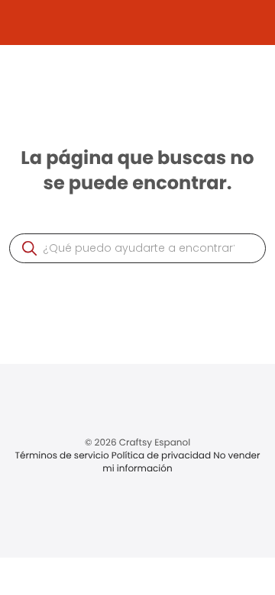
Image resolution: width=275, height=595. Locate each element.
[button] (29, 248)
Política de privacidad (162, 455)
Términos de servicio (63, 455)
